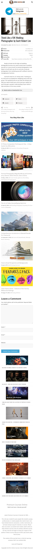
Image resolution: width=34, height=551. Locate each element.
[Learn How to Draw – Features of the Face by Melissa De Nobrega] (17, 268)
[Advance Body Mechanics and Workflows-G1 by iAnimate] (17, 487)
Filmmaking (13, 205)
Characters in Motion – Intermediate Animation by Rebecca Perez (16, 423)
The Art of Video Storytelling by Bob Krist (13, 203)
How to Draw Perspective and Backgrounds (14, 263)
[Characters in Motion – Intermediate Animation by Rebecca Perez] (17, 413)
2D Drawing (12, 265)
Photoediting (19, 148)
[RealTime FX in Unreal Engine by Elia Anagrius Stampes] (17, 360)
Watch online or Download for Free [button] (13, 90)
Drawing (14, 292)
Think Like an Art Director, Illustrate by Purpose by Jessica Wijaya (16, 403)
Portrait (14, 179)
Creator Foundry (13, 177)
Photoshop (10, 179)
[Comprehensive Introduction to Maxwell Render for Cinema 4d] (17, 212)
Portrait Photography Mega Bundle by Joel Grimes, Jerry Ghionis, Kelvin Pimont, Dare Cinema (16, 174)
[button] (2, 2)
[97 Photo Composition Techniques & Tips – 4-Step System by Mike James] (17, 123)
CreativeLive (16, 45)
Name (3, 327)
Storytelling (24, 205)
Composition (13, 148)
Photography (25, 148)
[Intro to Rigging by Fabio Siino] (17, 433)
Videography (8, 207)
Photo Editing (26, 177)
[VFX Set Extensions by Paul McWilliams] (17, 451)
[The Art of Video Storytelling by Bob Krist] (17, 182)
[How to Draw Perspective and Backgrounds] (17, 242)
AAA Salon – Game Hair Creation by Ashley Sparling (14, 384)
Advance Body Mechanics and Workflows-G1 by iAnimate (15, 496)
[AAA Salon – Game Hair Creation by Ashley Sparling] (17, 376)
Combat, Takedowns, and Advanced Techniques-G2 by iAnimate (16, 478)
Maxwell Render (22, 237)
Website (3, 342)
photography (24, 45)
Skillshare (3, 150)
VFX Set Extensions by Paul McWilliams (11, 460)
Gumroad (17, 265)
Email (3, 335)
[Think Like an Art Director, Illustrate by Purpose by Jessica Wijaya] (17, 393)
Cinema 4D (15, 237)
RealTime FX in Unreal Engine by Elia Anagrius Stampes (14, 367)
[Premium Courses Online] (17, 1)
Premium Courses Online (17, 504)
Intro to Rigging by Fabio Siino (9, 442)
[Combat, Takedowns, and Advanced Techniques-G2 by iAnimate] (17, 469)
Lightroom (20, 177)
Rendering (7, 239)
